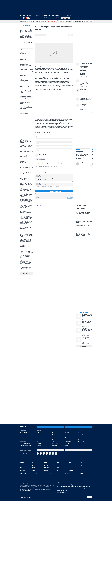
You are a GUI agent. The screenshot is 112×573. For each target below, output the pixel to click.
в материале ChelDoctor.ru (67, 129)
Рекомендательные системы (61, 492)
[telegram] (38, 453)
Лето (53, 437)
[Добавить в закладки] (69, 35)
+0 (68, 181)
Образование (54, 445)
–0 (72, 181)
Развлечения (68, 441)
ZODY (71, 15)
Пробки (51, 18)
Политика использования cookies (62, 490)
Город (38, 437)
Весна (38, 436)
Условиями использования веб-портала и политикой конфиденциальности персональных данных (73, 486)
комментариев (41, 34)
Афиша (53, 15)
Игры (68, 15)
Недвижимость (23, 15)
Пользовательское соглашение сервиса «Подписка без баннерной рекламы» (69, 493)
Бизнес (38, 434)
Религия (67, 443)
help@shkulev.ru (27, 490)
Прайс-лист (22, 434)
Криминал (54, 434)
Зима (53, 432)
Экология (80, 437)
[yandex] (56, 453)
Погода (41, 15)
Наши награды (23, 437)
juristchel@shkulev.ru (46, 489)
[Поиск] (85, 18)
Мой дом (54, 439)
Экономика (80, 439)
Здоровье (39, 445)
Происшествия (68, 437)
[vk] (41, 453)
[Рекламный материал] (65, 18)
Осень (66, 434)
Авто (38, 432)
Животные (39, 443)
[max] (47, 453)
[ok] (44, 453)
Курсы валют (63, 15)
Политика (67, 436)
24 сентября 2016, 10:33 (39, 31)
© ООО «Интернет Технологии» (25, 497)
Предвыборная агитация (25, 443)
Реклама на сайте (23, 432)
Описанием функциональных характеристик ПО (65, 485)
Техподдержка (23, 441)
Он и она (67, 432)
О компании (22, 436)
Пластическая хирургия (40, 159)
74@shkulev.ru (32, 488)
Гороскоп (57, 15)
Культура (54, 436)
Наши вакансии (23, 439)
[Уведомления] (88, 18)
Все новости (26, 25)
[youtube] (53, 453)
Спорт (79, 432)
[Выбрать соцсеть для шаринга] (72, 35)
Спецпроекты (81, 441)
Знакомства (36, 15)
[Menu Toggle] (20, 18)
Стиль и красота (81, 434)
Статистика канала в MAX (25, 445)
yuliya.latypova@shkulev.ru (80, 480)
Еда (37, 441)
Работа (66, 439)
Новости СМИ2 (38, 205)
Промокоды (29, 15)
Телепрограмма (47, 15)
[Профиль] (91, 18)
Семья (66, 445)
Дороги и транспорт (41, 439)
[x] (50, 453)
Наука (53, 441)
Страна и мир (81, 436)
